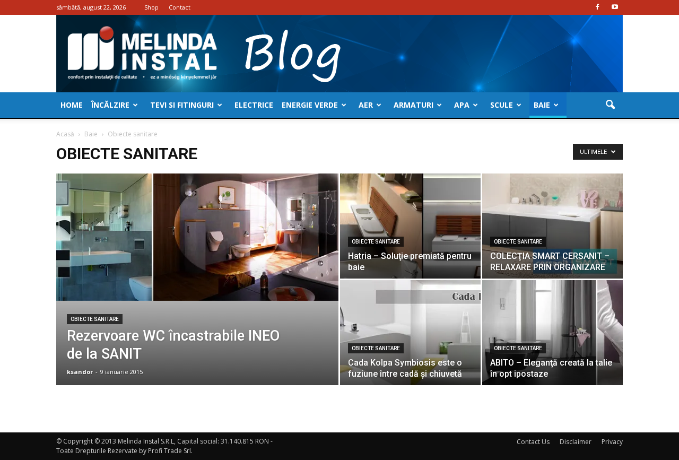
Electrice (253, 105)
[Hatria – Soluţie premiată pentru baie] (410, 226)
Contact (179, 7)
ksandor (80, 372)
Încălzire (110, 105)
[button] (610, 105)
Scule (501, 105)
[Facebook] (597, 7)
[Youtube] (615, 7)
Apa (461, 105)
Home (71, 105)
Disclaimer (575, 441)
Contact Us (533, 441)
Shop (151, 7)
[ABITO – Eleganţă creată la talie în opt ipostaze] (552, 332)
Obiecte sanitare (95, 319)
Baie (542, 105)
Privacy (612, 441)
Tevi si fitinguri (182, 105)
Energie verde (310, 105)
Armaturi (413, 105)
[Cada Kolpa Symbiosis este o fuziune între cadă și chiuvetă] (410, 332)
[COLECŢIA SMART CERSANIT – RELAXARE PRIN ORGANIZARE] (552, 226)
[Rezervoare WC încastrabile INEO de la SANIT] (197, 237)
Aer (366, 105)
